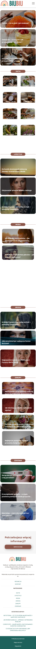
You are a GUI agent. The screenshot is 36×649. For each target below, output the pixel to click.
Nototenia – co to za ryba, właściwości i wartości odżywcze (18, 616)
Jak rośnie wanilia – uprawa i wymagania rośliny (10, 135)
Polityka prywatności (18, 639)
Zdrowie (18, 460)
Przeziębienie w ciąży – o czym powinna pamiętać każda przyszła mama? (16, 495)
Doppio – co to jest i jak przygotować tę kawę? (11, 59)
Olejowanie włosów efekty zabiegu (17, 190)
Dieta (18, 71)
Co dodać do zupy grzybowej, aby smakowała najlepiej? (18, 630)
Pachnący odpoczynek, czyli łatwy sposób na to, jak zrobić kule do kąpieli (19, 425)
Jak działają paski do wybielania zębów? (18, 409)
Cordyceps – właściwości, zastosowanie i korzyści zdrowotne (18, 625)
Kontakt (18, 584)
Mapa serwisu (18, 642)
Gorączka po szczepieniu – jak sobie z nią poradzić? (17, 476)
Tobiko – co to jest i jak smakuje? (15, 23)
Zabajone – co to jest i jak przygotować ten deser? (12, 40)
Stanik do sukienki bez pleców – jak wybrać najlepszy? (19, 256)
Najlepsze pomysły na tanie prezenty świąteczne (16, 441)
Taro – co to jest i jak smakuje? (11, 102)
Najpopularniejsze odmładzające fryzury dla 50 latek (16, 361)
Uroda (18, 307)
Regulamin (18, 646)
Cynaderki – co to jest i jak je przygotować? (12, 119)
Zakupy (18, 377)
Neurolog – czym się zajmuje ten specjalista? (15, 514)
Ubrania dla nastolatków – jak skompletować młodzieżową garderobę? (17, 239)
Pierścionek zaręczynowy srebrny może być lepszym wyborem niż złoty (19, 392)
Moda (18, 224)
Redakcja (18, 581)
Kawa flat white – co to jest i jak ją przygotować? (12, 86)
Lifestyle (18, 154)
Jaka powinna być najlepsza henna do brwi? (16, 342)
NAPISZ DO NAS (18, 547)
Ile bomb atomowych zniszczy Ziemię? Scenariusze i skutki (14, 170)
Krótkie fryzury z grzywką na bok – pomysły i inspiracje (16, 208)
